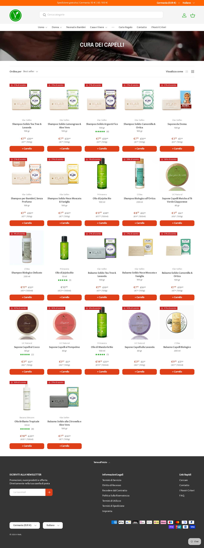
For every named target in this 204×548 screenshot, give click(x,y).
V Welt (18, 534)
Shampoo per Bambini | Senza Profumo (27, 200)
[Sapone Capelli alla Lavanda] (139, 322)
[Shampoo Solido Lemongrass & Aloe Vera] (64, 99)
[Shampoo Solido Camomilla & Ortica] (139, 99)
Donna (55, 27)
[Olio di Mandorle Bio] (102, 322)
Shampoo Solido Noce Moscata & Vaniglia (64, 200)
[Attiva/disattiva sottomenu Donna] (61, 27)
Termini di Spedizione (113, 506)
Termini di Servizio (111, 480)
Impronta (107, 511)
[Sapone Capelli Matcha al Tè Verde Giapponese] (177, 173)
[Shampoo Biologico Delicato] (27, 248)
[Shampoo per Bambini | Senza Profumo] (27, 173)
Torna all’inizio (100, 462)
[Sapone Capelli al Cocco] (27, 322)
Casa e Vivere (97, 27)
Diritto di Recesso (111, 485)
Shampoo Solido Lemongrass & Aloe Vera (64, 126)
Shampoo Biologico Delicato (26, 272)
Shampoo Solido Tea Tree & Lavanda (27, 126)
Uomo (41, 27)
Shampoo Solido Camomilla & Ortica (139, 126)
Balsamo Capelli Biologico (177, 347)
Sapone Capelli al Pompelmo (64, 347)
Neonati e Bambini (75, 27)
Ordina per (16, 71)
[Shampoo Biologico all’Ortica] (139, 173)
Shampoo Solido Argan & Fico (102, 124)
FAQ (181, 495)
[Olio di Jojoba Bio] (102, 173)
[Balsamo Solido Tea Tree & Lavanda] (102, 248)
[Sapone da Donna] (177, 99)
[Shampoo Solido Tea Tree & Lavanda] (27, 99)
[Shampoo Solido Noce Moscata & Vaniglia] (64, 173)
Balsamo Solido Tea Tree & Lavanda (102, 274)
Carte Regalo (125, 27)
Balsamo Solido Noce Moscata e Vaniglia (139, 274)
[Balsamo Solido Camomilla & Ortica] (177, 248)
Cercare (183, 480)
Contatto (142, 27)
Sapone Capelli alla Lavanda (140, 347)
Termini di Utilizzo (111, 500)
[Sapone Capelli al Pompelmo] (64, 322)
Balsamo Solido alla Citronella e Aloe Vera (64, 423)
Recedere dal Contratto (114, 490)
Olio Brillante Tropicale (26, 421)
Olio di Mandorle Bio (102, 347)
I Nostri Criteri (158, 27)
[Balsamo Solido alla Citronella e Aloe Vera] (64, 396)
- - (113, 27)
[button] (192, 15)
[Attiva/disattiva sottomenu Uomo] (46, 27)
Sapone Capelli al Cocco (27, 347)
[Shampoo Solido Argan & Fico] (102, 99)
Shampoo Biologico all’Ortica (139, 198)
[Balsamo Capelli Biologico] (177, 322)
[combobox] (101, 14)
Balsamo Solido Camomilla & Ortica (177, 274)
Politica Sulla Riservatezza (115, 495)
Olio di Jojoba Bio (102, 198)
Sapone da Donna (177, 124)
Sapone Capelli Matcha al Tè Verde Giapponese (177, 200)
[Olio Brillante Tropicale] (27, 396)
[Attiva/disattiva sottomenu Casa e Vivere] (106, 27)
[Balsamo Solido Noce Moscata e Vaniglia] (139, 248)
